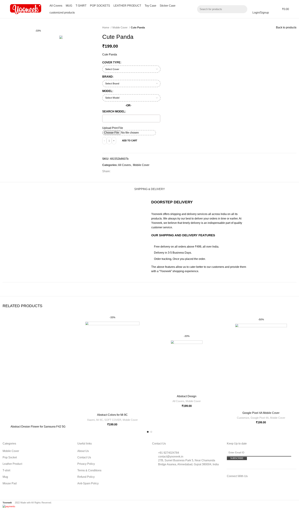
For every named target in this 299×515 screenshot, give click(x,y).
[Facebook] (233, 487)
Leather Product (12, 463)
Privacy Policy (86, 463)
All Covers (124, 165)
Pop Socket (10, 457)
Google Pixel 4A (260, 417)
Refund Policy (86, 476)
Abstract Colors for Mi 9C (112, 414)
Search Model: (114, 111)
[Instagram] (242, 487)
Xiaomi (91, 419)
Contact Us (84, 457)
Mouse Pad (10, 483)
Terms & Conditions (89, 470)
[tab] (149, 187)
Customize (243, 417)
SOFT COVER (112, 419)
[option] (12, 26)
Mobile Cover (120, 27)
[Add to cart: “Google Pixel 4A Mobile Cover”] (284, 328)
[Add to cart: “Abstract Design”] (200, 345)
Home (106, 27)
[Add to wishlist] (137, 319)
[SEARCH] (242, 9)
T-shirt (6, 470)
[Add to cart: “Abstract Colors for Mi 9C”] (137, 326)
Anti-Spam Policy (88, 483)
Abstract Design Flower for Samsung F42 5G (38, 426)
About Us (83, 451)
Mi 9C (99, 419)
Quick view (71, 318)
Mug (5, 476)
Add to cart (129, 140)
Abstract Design (186, 396)
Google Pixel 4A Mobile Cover (260, 412)
